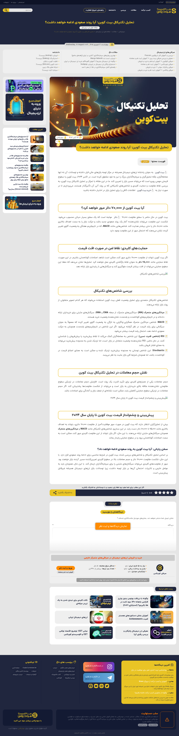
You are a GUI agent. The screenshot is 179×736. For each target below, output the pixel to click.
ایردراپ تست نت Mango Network (102, 58)
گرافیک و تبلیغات (31, 674)
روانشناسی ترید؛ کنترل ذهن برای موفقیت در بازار (149, 670)
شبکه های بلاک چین (50, 67)
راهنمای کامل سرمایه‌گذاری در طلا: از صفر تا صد (98, 67)
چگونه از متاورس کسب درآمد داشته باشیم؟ (151, 693)
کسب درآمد (145, 10)
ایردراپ (161, 2)
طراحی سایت (101, 733)
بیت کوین (159, 172)
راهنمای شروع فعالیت (95, 10)
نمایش (145, 161)
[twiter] (107, 686)
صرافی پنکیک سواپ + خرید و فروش (159, 67)
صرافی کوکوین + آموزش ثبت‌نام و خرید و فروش (155, 61)
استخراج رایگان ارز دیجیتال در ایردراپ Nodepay (98, 64)
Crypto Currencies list (29, 668)
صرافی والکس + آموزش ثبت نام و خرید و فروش (155, 70)
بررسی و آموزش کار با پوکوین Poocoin (159, 55)
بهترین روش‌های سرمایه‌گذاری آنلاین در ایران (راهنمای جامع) (93, 55)
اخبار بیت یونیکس (69, 674)
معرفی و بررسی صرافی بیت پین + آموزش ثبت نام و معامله (151, 58)
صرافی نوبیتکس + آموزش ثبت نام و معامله (157, 64)
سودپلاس (121, 32)
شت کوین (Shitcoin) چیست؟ (47, 64)
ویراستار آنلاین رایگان (22, 671)
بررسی (123, 10)
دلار (115, 217)
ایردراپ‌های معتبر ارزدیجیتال (66, 671)
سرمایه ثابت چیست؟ (50, 70)
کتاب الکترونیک (56, 674)
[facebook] (91, 686)
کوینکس (59, 678)
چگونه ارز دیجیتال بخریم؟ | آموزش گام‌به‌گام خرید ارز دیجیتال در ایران (89, 61)
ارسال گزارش (142, 725)
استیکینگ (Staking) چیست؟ (47, 58)
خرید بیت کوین (144, 190)
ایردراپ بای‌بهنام (18, 674)
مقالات (133, 10)
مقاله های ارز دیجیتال (90, 28)
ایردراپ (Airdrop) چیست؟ (48, 55)
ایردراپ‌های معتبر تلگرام (68, 668)
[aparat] (101, 686)
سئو (95, 733)
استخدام (21, 2)
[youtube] (96, 686)
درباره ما (13, 2)
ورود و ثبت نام (65, 568)
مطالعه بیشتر (153, 725)
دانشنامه (112, 10)
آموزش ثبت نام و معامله (65, 572)
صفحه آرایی (15, 668)
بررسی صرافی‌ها (70, 678)
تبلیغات (6, 2)
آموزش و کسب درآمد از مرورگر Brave (153, 681)
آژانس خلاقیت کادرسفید (81, 733)
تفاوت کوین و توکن (50, 61)
